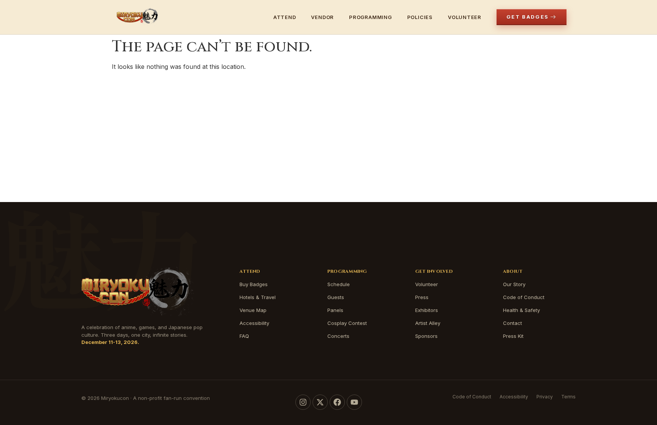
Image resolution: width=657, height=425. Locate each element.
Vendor (322, 17)
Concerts (338, 336)
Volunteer (464, 17)
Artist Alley (427, 323)
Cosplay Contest (347, 323)
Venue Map (253, 310)
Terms (568, 397)
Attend (284, 17)
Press (421, 297)
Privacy (544, 397)
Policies (420, 17)
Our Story (514, 284)
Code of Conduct (523, 297)
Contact (512, 323)
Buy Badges (254, 284)
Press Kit (513, 336)
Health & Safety (521, 310)
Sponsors (426, 336)
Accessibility (254, 323)
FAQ (244, 336)
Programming (370, 17)
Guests (335, 297)
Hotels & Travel (258, 297)
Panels (335, 310)
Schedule (338, 284)
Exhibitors (426, 310)
